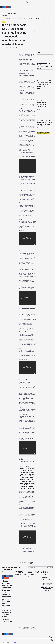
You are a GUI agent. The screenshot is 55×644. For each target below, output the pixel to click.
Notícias (4, 22)
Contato (48, 18)
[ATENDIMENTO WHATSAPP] (42, 587)
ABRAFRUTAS (7, 18)
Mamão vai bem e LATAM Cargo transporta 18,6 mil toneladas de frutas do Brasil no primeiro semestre (44, 84)
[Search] (15, 642)
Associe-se (19, 18)
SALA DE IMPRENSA (37, 18)
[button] (27, 635)
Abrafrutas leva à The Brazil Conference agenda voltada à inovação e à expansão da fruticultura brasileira (44, 124)
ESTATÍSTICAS (29, 18)
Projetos (24, 18)
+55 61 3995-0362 (46, 590)
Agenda (44, 18)
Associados (14, 18)
